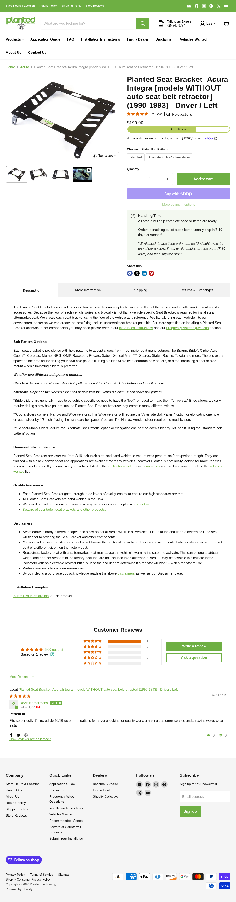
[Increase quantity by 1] (167, 179)
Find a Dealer (138, 39)
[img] (19, 696)
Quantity (133, 169)
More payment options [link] (178, 204)
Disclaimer (164, 39)
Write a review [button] (194, 646)
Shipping (140, 290)
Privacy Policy (15, 874)
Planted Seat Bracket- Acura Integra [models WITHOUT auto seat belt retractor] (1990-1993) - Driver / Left (98, 689)
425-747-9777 (176, 25)
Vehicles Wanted (193, 39)
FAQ (70, 39)
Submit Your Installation (31, 596)
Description (32, 290)
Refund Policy (48, 5)
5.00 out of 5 (54, 649)
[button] (209, 23)
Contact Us (37, 52)
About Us (13, 52)
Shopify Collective (106, 796)
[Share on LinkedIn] (144, 273)
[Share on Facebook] (130, 273)
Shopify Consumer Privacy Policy (28, 879)
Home (10, 67)
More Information (88, 290)
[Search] (142, 23)
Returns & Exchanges (197, 290)
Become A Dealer (105, 784)
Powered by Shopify (19, 889)
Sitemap (63, 874)
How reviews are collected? (30, 739)
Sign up (190, 811)
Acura (24, 67)
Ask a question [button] (194, 658)
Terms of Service (41, 874)
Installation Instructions (100, 39)
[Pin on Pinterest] (151, 273)
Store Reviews (95, 5)
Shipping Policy (71, 5)
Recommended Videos (66, 820)
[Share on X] (137, 273)
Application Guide (45, 39)
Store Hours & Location (20, 5)
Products (14, 39)
